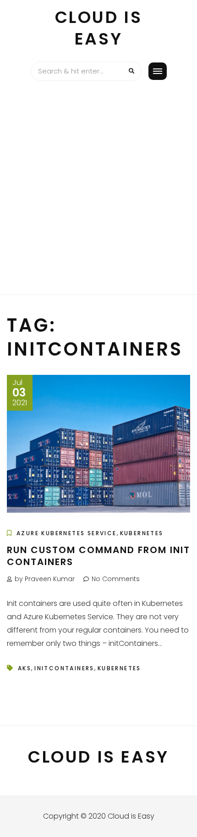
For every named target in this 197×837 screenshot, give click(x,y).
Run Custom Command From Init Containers (98, 555)
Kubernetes (142, 533)
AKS (24, 668)
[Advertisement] (98, 191)
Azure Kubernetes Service (66, 533)
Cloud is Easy (98, 28)
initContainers (64, 668)
